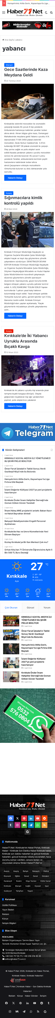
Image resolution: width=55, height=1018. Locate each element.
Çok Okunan (11, 607)
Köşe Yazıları (31, 881)
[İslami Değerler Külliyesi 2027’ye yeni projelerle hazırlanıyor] (11, 662)
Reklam (5, 914)
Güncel (30, 607)
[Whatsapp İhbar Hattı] (27, 715)
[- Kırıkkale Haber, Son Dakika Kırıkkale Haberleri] (27, 25)
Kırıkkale (7, 886)
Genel (26, 876)
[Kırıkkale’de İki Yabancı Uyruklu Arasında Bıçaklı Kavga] (27, 370)
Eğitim (17, 876)
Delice (46, 871)
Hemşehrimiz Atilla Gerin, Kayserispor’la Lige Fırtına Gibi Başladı (36, 648)
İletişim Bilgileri (9, 923)
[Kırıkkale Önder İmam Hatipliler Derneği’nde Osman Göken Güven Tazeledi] (11, 676)
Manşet (9, 65)
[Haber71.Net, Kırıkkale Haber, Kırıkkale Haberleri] (25, 12)
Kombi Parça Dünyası (35, 982)
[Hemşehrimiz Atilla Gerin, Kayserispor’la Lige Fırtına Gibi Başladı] (11, 648)
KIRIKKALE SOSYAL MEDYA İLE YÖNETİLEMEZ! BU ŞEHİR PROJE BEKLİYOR (36, 620)
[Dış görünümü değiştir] (46, 13)
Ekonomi (7, 876)
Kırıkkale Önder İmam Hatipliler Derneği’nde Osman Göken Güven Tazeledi (36, 675)
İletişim (43, 996)
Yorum (47, 607)
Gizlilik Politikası (9, 905)
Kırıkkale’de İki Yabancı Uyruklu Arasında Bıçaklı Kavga (26, 341)
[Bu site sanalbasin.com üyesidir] (18, 982)
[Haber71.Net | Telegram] (27, 432)
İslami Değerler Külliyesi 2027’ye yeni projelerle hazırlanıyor (33, 661)
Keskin (19, 881)
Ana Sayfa (9, 40)
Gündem (45, 876)
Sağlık (28, 886)
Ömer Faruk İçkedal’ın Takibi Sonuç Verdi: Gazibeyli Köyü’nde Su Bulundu (35, 634)
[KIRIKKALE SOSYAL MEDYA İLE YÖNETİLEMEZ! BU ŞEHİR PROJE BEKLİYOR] (11, 621)
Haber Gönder (31, 996)
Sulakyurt (8, 891)
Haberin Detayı (15, 178)
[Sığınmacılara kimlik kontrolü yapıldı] (27, 229)
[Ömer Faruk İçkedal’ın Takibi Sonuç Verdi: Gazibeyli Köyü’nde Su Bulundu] (11, 634)
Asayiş (9, 193)
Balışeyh (35, 871)
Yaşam (30, 891)
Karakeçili (8, 881)
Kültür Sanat (45, 881)
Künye (5, 919)
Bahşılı (25, 871)
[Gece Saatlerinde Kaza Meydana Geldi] (27, 101)
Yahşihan (19, 891)
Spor (47, 886)
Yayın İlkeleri (8, 910)
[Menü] (3, 13)
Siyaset (38, 886)
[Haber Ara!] (51, 13)
